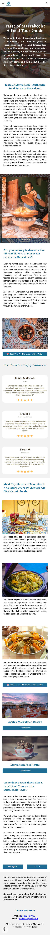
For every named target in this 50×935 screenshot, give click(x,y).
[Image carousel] (25, 208)
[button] (3, 3)
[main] (25, 42)
